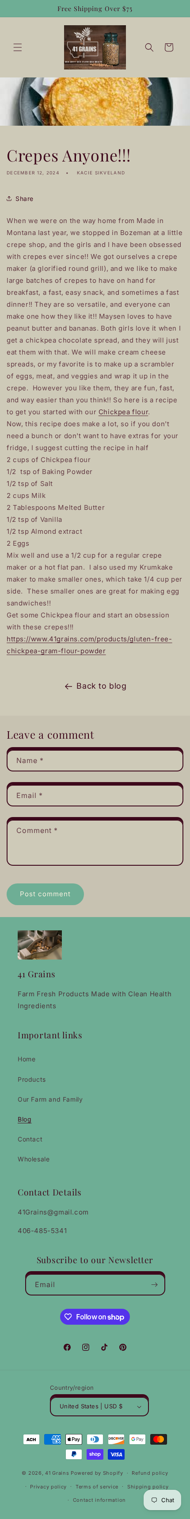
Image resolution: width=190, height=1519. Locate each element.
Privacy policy (48, 1487)
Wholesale (33, 1159)
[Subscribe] (154, 1284)
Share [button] (24, 198)
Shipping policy (148, 1487)
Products (32, 1079)
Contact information (99, 1500)
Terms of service (97, 1487)
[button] (17, 47)
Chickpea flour (123, 412)
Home (26, 1059)
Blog (24, 1119)
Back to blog (101, 685)
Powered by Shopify (97, 1473)
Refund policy (150, 1473)
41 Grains (57, 1473)
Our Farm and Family (50, 1099)
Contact (30, 1139)
